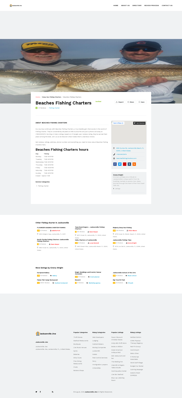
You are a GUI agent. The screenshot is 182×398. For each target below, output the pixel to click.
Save (142, 102)
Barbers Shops (78, 370)
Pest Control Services (99, 358)
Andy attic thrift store (118, 343)
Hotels (94, 354)
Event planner (95, 277)
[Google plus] (124, 164)
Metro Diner (134, 353)
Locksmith (96, 351)
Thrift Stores (77, 337)
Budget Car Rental (136, 366)
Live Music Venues (80, 347)
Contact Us (167, 5)
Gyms (75, 351)
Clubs (75, 367)
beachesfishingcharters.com (126, 158)
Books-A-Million (116, 346)
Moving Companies (99, 347)
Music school (132, 275)
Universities (96, 368)
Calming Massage (136, 369)
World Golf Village (136, 363)
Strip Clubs (77, 358)
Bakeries (76, 354)
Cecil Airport (134, 350)
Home (115, 5)
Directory (137, 5)
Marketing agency (94, 283)
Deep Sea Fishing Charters (51, 97)
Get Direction (140, 123)
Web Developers (98, 337)
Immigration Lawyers (99, 364)
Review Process (151, 5)
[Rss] (52, 392)
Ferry (94, 361)
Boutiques (77, 344)
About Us (125, 5)
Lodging (95, 341)
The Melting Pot (117, 362)
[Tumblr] (129, 164)
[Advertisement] (57, 25)
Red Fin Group (135, 346)
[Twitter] (120, 164)
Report (121, 102)
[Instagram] (48, 392)
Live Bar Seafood (117, 374)
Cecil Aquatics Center (119, 371)
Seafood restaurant (61, 283)
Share (131, 102)
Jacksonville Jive (91, 392)
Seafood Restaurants (80, 341)
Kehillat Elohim (135, 337)
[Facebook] (115, 164)
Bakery (55, 275)
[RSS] (134, 164)
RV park (130, 283)
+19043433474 (121, 154)
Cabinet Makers (98, 344)
